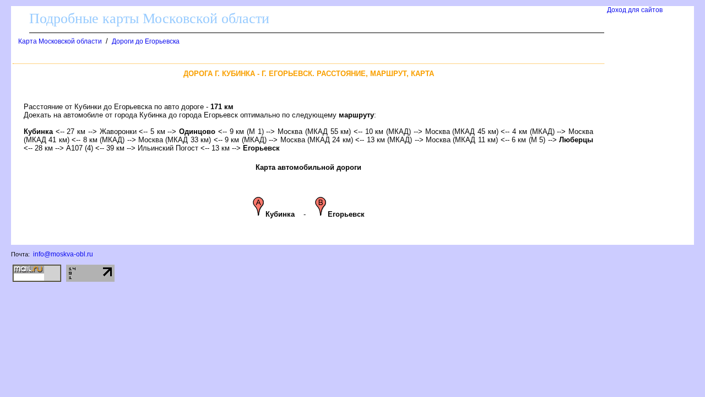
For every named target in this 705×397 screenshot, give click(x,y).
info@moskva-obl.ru (63, 254)
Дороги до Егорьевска (146, 41)
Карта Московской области (60, 41)
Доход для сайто (635, 10)
